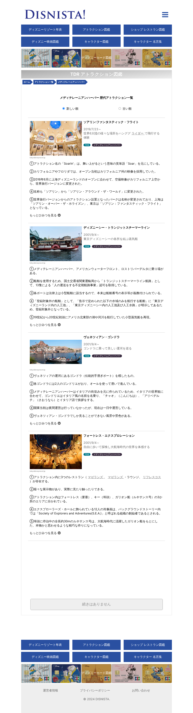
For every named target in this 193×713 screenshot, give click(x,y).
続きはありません (96, 604)
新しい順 (71, 108)
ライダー (138, 133)
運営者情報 (50, 690)
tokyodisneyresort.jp (37, 157)
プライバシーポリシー (95, 690)
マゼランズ (96, 477)
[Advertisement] (71, 567)
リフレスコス (152, 477)
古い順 (127, 108)
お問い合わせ (141, 690)
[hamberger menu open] (165, 15)
